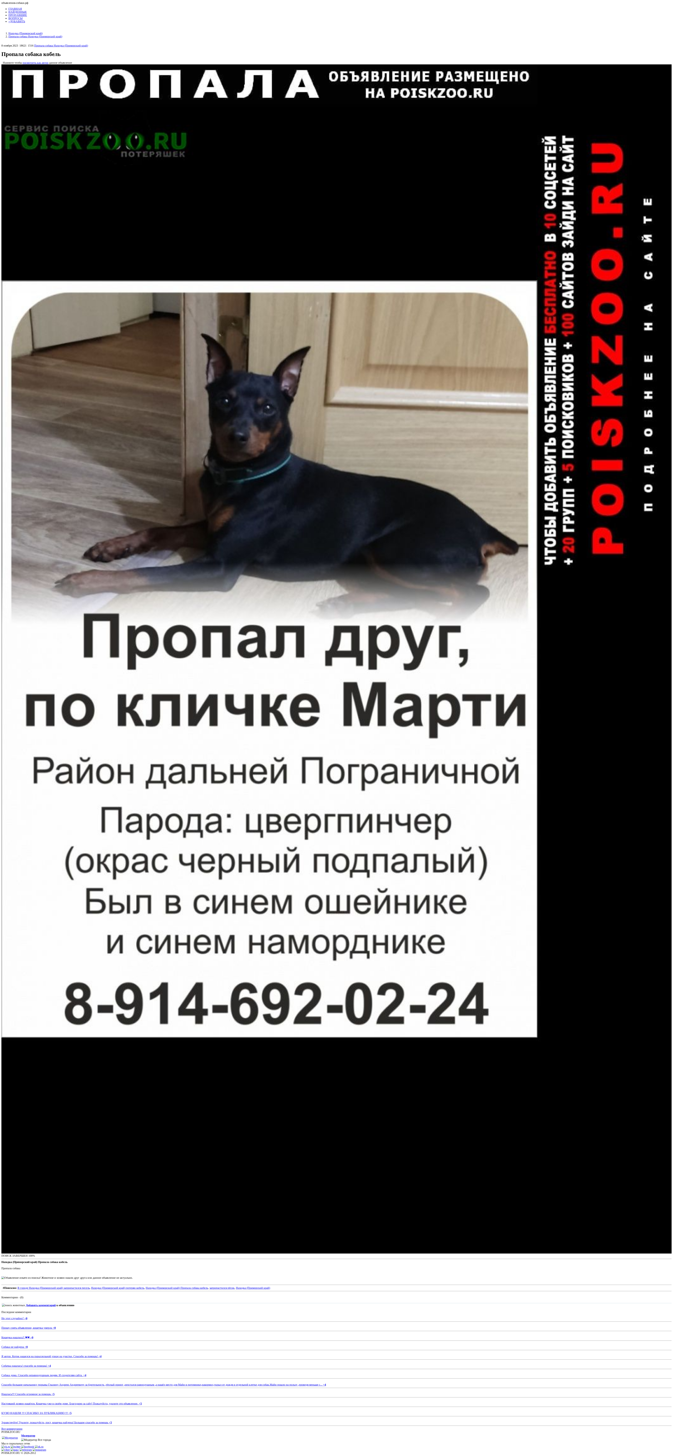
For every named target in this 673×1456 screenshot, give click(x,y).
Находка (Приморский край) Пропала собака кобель (177, 1287)
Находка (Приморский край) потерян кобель (117, 1287)
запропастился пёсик (221, 1287)
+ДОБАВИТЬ (16, 21)
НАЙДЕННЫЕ (17, 11)
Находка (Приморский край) (253, 1287)
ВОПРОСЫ (15, 18)
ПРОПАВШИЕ (17, 15)
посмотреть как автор (35, 62)
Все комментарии (11, 1428)
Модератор (28, 1435)
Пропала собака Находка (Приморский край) (61, 45)
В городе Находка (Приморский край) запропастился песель (54, 1287)
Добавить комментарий (41, 1305)
